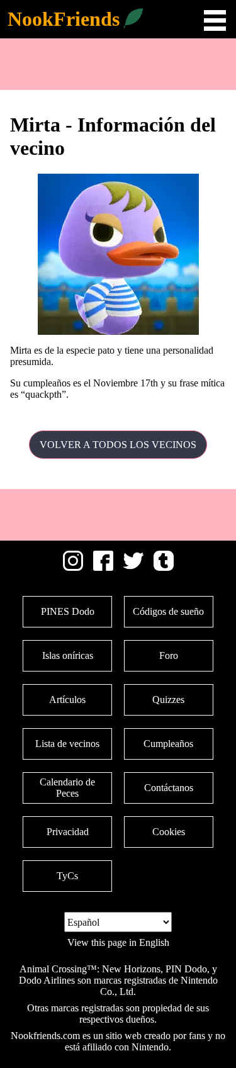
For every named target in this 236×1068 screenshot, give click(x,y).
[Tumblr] (164, 567)
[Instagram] (73, 567)
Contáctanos (168, 787)
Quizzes (168, 699)
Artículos (67, 699)
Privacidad (68, 831)
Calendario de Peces (67, 788)
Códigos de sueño (168, 611)
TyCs (67, 875)
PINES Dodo (67, 611)
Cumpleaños (168, 743)
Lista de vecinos (67, 743)
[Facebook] (103, 567)
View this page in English (118, 942)
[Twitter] (133, 567)
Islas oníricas (67, 655)
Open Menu (215, 20)
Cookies (168, 831)
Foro (168, 655)
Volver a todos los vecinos (118, 444)
